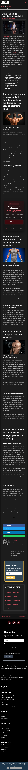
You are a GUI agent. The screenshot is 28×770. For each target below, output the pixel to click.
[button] (14, 525)
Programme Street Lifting (7, 695)
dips (16, 388)
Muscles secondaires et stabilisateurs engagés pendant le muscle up (14, 87)
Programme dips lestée (7, 702)
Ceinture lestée (5, 728)
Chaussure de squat (6, 730)
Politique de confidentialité (16, 768)
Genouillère (4, 735)
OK (7, 768)
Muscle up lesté (5, 745)
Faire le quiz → (14, 222)
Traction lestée (5, 747)
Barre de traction (5, 723)
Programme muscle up (7, 697)
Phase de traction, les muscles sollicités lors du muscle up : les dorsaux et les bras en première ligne (14, 75)
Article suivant (23, 616)
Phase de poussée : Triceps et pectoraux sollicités (12, 82)
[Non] (26, 766)
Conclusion (8, 90)
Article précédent (6, 616)
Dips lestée (3, 749)
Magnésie (3, 737)
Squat (2, 752)
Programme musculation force (9, 707)
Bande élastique (5, 716)
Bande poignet (4, 718)
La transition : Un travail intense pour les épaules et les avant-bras (13, 79)
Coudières (3, 733)
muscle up (6, 36)
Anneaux (3, 714)
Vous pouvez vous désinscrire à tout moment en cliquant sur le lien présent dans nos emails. (12, 653)
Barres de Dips (4, 721)
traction (14, 52)
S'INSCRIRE (10, 577)
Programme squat (5, 704)
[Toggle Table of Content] (22, 72)
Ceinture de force (5, 726)
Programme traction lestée (8, 699)
